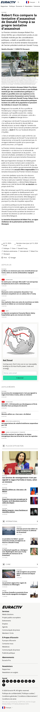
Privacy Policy (6, 704)
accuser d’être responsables (24, 170)
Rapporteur (4, 6)
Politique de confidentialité (11, 693)
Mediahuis (5, 647)
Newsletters (29, 6)
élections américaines (10, 251)
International (24, 251)
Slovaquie (7, 254)
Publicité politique (8, 653)
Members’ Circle (7, 633)
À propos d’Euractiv (9, 640)
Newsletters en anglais (10, 672)
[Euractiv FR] (8, 2)
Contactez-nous (7, 644)
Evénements (6, 621)
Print (5, 257)
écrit (11, 130)
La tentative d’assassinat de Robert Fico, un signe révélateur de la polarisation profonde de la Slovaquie (19, 222)
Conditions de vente (9, 699)
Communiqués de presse (11, 630)
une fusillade (32, 89)
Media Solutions (7, 614)
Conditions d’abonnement (27, 696)
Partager (13, 257)
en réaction (30, 184)
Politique (12, 6)
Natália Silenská (7, 49)
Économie (19, 6)
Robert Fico (34, 251)
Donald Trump (22, 248)
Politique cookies (28, 693)
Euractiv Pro (6, 660)
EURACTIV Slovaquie (22, 49)
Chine (13, 248)
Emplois (5, 624)
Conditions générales (9, 696)
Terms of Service (19, 704)
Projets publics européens (11, 618)
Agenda (5, 627)
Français (32, 2)
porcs (13, 117)
